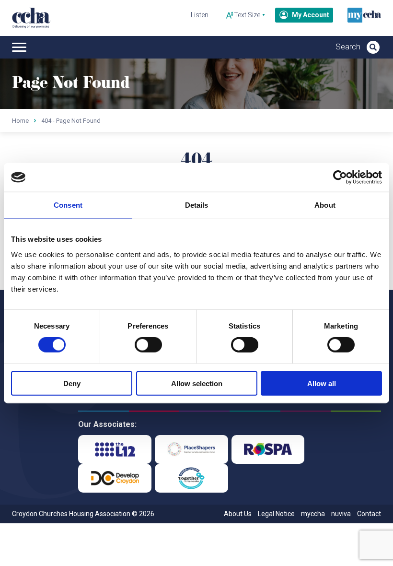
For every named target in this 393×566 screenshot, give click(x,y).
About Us (238, 514)
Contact (369, 514)
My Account (310, 15)
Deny (72, 383)
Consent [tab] (68, 205)
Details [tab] (196, 205)
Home (20, 120)
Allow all (321, 383)
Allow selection (196, 383)
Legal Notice (276, 514)
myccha (313, 514)
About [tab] (324, 205)
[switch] (148, 345)
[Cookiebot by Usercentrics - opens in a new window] (340, 177)
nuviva (341, 514)
